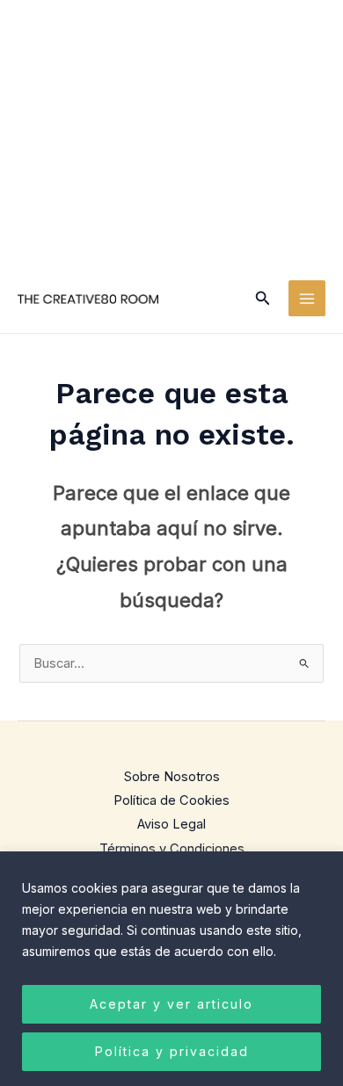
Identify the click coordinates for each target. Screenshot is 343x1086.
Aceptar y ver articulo (171, 1003)
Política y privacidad (172, 1051)
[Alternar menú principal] (306, 298)
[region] (171, 968)
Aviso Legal (171, 824)
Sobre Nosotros (172, 777)
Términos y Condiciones (171, 849)
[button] (263, 298)
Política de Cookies (171, 800)
